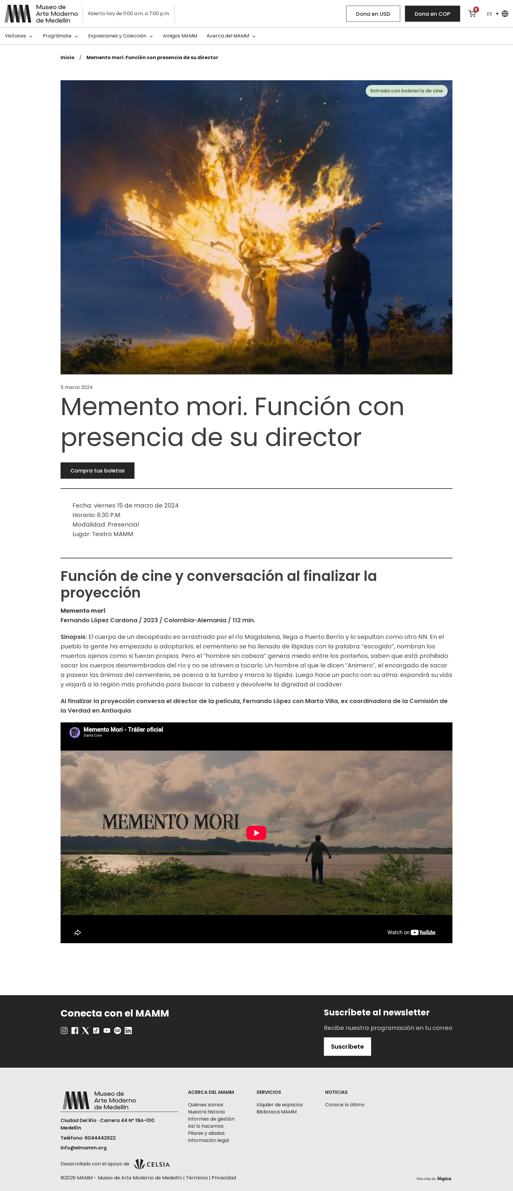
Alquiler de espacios (279, 1104)
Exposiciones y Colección (117, 35)
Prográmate (57, 35)
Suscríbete (347, 1046)
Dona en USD (373, 14)
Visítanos (15, 35)
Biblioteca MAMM (276, 1111)
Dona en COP (432, 14)
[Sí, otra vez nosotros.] (434, 1177)
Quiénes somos (205, 1104)
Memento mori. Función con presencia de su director (152, 57)
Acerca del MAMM (228, 35)
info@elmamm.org (84, 1147)
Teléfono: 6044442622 (88, 1138)
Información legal (208, 1140)
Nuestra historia (206, 1111)
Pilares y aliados (206, 1133)
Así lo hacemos (206, 1126)
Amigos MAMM (180, 35)
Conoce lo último (345, 1104)
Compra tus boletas (97, 470)
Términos (197, 1177)
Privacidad (224, 1177)
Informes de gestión (211, 1119)
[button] (493, 14)
